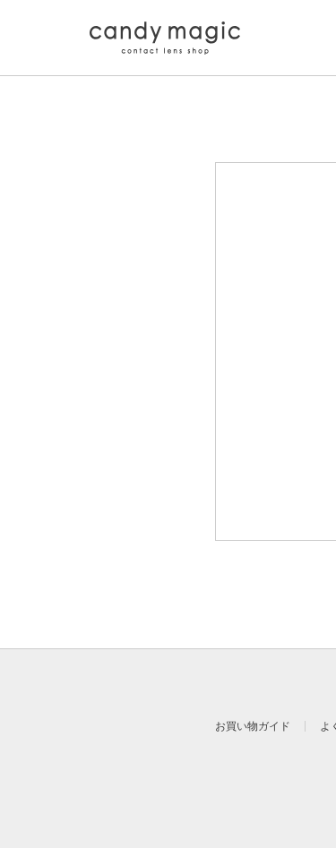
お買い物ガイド (252, 726)
